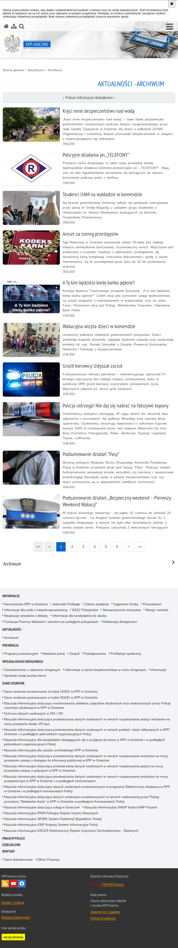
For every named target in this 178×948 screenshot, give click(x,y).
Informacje (11, 595)
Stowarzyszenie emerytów (122, 610)
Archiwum (55, 70)
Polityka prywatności (103, 918)
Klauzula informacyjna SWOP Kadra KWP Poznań (120, 807)
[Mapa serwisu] (14, 26)
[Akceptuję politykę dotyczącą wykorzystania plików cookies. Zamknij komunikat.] (171, 3)
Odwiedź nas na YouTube (13, 883)
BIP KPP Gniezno (113, 884)
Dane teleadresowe (18, 859)
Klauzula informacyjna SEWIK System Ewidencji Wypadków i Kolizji (53, 819)
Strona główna (13, 70)
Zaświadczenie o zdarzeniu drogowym (32, 670)
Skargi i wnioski (157, 610)
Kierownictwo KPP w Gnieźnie (26, 604)
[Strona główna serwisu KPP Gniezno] (6, 26)
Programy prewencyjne (21, 653)
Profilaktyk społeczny (126, 653)
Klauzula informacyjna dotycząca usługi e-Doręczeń (42, 807)
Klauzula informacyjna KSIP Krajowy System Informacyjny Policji (51, 824)
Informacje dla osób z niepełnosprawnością (35, 610)
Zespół (74, 653)
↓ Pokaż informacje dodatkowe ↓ (89, 98)
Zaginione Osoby (125, 604)
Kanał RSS (5, 883)
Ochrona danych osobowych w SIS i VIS (33, 713)
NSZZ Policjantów (85, 610)
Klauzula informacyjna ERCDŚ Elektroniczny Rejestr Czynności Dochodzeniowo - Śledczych (71, 830)
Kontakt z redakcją (12, 902)
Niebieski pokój (54, 653)
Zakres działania (97, 604)
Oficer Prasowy (48, 859)
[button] (169, 27)
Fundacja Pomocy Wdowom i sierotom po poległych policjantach (51, 622)
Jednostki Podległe (66, 604)
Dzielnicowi (11, 844)
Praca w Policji (13, 838)
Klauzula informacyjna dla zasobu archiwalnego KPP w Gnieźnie (51, 750)
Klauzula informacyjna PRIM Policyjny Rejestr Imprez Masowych (51, 813)
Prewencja (10, 645)
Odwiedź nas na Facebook (21, 883)
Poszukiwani (152, 604)
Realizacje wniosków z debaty (26, 616)
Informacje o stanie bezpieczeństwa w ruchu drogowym (105, 670)
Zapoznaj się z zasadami (105, 911)
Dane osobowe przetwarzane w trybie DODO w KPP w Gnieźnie (51, 691)
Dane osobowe (13, 683)
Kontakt (8, 851)
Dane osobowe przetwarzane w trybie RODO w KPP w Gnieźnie (51, 697)
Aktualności (36, 70)
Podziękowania (95, 653)
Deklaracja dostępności (120, 622)
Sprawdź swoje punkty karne (25, 675)
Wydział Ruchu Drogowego (22, 661)
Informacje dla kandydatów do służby (79, 616)
